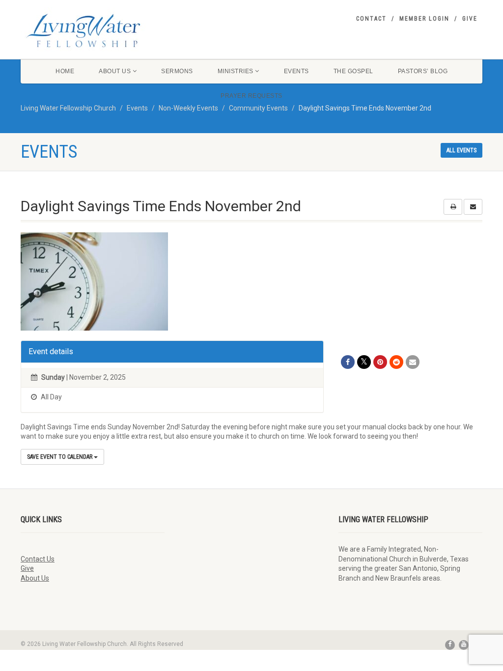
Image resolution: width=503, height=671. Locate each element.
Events (296, 71)
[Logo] (93, 30)
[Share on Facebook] (348, 362)
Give (469, 18)
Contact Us (38, 559)
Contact (371, 18)
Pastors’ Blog (423, 71)
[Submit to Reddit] (396, 362)
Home (65, 71)
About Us (115, 71)
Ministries (235, 71)
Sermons (177, 71)
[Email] (412, 362)
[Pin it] (380, 362)
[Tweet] (364, 362)
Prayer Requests (251, 95)
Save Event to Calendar (60, 456)
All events (461, 150)
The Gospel (353, 71)
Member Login (424, 18)
